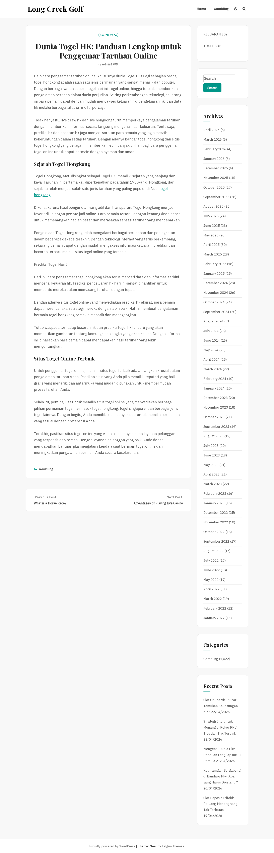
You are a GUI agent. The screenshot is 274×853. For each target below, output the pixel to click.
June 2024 (211, 340)
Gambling (221, 9)
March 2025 (212, 254)
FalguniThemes (173, 846)
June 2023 (211, 455)
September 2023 (216, 426)
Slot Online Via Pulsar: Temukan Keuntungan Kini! (220, 706)
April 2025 (211, 244)
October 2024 (214, 302)
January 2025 (214, 273)
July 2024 (211, 331)
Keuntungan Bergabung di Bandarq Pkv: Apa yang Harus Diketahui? (222, 776)
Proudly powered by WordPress (112, 846)
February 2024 (214, 379)
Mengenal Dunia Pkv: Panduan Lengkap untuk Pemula (222, 755)
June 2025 (211, 225)
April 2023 (211, 474)
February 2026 (214, 149)
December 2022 (215, 512)
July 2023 (211, 445)
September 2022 (216, 541)
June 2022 (211, 570)
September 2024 (216, 312)
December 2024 (215, 283)
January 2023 (214, 503)
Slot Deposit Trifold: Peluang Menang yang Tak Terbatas (220, 804)
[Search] (244, 9)
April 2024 (211, 359)
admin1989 (110, 64)
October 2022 (214, 532)
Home (201, 9)
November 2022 (215, 522)
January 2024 (214, 388)
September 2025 (216, 197)
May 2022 (210, 579)
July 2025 (211, 216)
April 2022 (211, 589)
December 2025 (215, 168)
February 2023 (214, 493)
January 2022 (214, 618)
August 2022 (213, 551)
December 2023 (215, 398)
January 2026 (214, 158)
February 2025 (214, 264)
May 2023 (210, 465)
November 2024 (215, 292)
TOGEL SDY (212, 46)
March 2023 (212, 484)
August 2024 (213, 321)
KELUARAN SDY (215, 34)
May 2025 (210, 235)
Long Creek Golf (55, 8)
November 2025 (215, 178)
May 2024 (210, 350)
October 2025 (214, 187)
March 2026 (212, 139)
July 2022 (211, 560)
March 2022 (212, 599)
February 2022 (214, 608)
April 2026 (211, 130)
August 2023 (213, 436)
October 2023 (214, 417)
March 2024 (212, 369)
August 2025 (213, 206)
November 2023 (215, 407)
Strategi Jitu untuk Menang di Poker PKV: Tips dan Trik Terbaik (220, 727)
